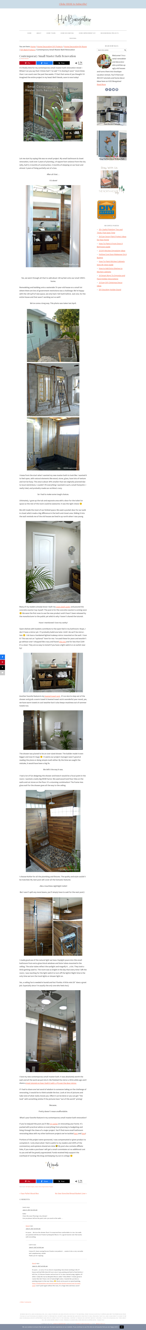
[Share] (2, 657)
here (76, 1133)
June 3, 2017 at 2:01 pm (30, 1210)
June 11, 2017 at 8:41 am (40, 1266)
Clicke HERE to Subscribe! (73, 3)
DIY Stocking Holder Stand (110, 289)
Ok (122, 1327)
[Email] (2, 672)
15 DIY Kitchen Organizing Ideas (112, 250)
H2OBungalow (73, 18)
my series (54, 1123)
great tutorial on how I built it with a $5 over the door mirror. (50, 1083)
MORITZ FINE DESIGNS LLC (84, 1324)
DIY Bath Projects (30, 1186)
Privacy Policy (100, 1324)
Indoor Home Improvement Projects (44, 1186)
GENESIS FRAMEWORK (59, 1324)
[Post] (2, 667)
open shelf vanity (63, 606)
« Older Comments (25, 1302)
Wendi (28, 1226)
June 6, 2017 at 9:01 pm (36, 1247)
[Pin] (2, 662)
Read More (101, 84)
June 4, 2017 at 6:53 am (33, 1229)
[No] (144, 1327)
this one (62, 641)
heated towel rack (52, 696)
